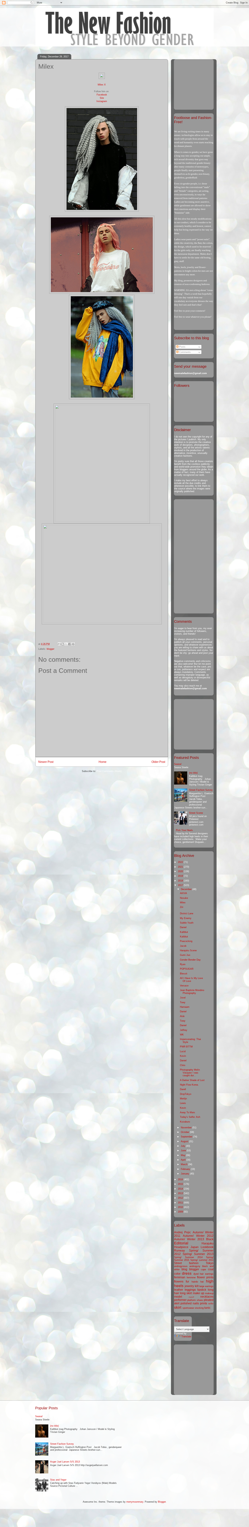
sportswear (188, 1308)
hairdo (195, 1281)
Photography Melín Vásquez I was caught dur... (190, 1072)
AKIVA (183, 893)
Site (102, 98)
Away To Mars (187, 1112)
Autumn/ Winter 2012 (198, 1235)
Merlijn (183, 1098)
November (186, 1127)
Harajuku (207, 1243)
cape (203, 1269)
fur (187, 1281)
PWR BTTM (186, 1046)
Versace (184, 985)
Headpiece (181, 1247)
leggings (190, 1289)
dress (187, 1273)
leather (178, 1289)
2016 (181, 1179)
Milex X (102, 84)
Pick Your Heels (184, 830)
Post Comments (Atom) (109, 771)
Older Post (158, 761)
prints (203, 1303)
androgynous (181, 1266)
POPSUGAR (186, 968)
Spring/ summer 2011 (201, 1260)
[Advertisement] (197, 83)
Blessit (183, 973)
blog (184, 1269)
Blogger (162, 1501)
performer (180, 1299)
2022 (181, 862)
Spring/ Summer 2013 (198, 1254)
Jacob (183, 946)
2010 (181, 1207)
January (185, 1173)
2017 (181, 885)
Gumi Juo (185, 955)
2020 (181, 871)
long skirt (186, 1293)
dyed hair (198, 1273)
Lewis (183, 1103)
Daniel (183, 927)
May (183, 1155)
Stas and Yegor (58, 1479)
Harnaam (184, 1007)
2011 (181, 1202)
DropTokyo (185, 1094)
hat (202, 1281)
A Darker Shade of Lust (192, 1080)
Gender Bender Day (190, 959)
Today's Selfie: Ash (190, 1117)
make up (198, 1293)
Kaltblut (184, 932)
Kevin (183, 1056)
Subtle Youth (186, 922)
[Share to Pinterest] (73, 644)
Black (209, 1239)
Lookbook (207, 1247)
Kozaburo (185, 1121)
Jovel (183, 997)
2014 (181, 1188)
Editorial (181, 1243)
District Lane (186, 913)
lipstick (201, 1289)
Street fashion (186, 1263)
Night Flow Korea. (189, 1084)
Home (102, 761)
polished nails (189, 1303)
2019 (181, 876)
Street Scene (196, 813)
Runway (179, 1250)
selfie (210, 1303)
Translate (186, 1336)
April (183, 1159)
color (177, 1273)
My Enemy (185, 918)
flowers (178, 1281)
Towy (182, 1002)
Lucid (183, 1051)
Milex (183, 902)
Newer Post (45, 761)
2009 (181, 1211)
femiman (179, 1277)
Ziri (181, 907)
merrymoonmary (134, 1501)
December (186, 889)
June (184, 1150)
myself (191, 1297)
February (186, 1169)
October (185, 1132)
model (178, 1296)
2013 (181, 1193)
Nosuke (184, 898)
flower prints (205, 1277)
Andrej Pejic (182, 1232)
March (184, 1164)
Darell (183, 1089)
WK (182, 1034)
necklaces (206, 1296)
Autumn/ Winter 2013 (189, 1239)
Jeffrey (183, 1030)
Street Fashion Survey (201, 790)
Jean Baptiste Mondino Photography (192, 991)
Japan (194, 1247)
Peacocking (186, 941)
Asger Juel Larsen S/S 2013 (65, 1461)
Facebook (102, 94)
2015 (181, 1184)
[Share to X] (66, 644)
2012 (181, 1197)
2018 (181, 880)
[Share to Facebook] (69, 644)
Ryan (182, 964)
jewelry (189, 1286)
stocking (199, 1308)
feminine (191, 1277)
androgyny (194, 1266)
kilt (197, 1286)
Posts (181, 346)
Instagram (101, 101)
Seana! (178, 764)
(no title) (193, 772)
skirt (177, 1307)
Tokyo (209, 1263)
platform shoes (195, 1300)
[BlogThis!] (63, 644)
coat (210, 1269)
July (183, 1146)
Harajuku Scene (188, 950)
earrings (209, 1273)
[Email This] (59, 644)
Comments (184, 352)
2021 (181, 866)
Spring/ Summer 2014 (188, 1257)
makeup (209, 1293)
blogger (50, 649)
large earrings (206, 1286)
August (185, 1141)
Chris (182, 1065)
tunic (207, 1307)
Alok (182, 1016)
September (187, 1136)
